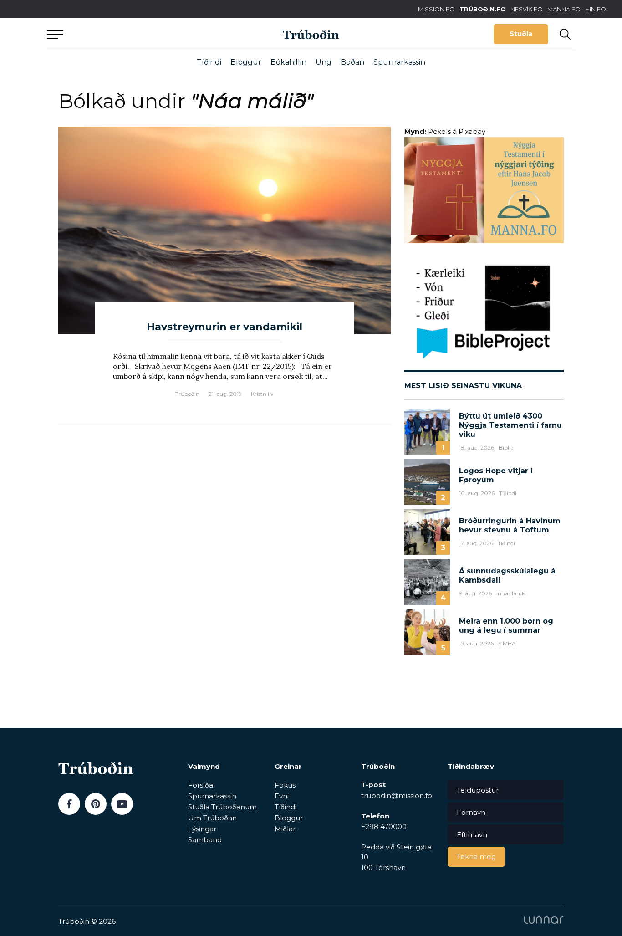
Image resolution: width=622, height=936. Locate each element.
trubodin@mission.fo (396, 795)
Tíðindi (209, 62)
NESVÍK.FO (526, 9)
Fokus (285, 785)
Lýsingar (202, 828)
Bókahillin (288, 62)
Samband (205, 839)
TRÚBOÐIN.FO (482, 9)
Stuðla (521, 34)
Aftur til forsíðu (131, 34)
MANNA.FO (564, 9)
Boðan (352, 62)
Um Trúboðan (212, 817)
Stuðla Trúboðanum (222, 807)
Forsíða (200, 785)
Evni (282, 796)
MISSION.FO (436, 9)
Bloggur (245, 62)
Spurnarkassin (399, 62)
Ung (323, 62)
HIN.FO (595, 9)
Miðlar (285, 828)
